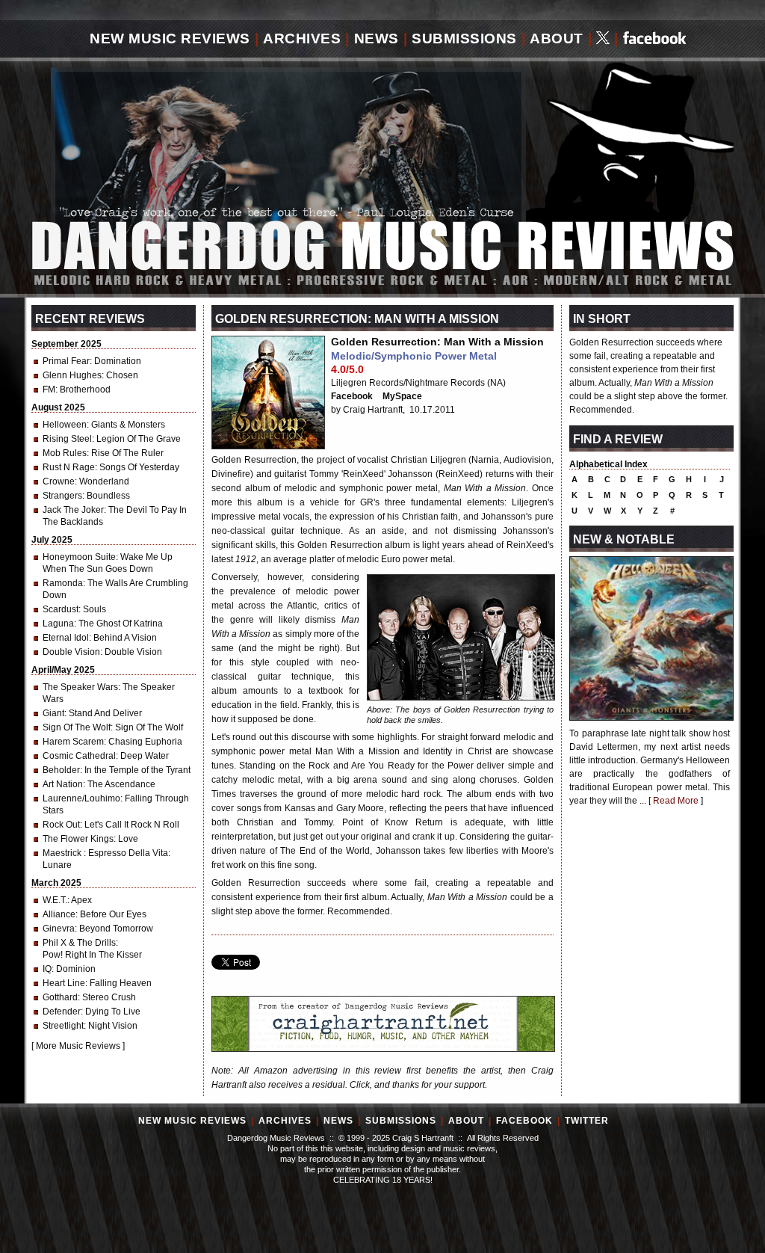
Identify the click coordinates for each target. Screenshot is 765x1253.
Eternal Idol (66, 637)
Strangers (62, 495)
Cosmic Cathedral (79, 756)
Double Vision (71, 652)
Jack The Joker (73, 510)
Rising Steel (67, 439)
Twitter (587, 1120)
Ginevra (59, 928)
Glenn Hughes (72, 375)
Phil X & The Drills (79, 943)
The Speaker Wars (80, 687)
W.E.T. (55, 900)
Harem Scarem (73, 741)
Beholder (61, 770)
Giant (53, 713)
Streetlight (63, 1025)
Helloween (65, 424)
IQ (47, 969)
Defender (62, 1011)
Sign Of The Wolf (77, 727)
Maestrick (63, 853)
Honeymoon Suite (79, 557)
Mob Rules (65, 453)
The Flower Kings (78, 839)
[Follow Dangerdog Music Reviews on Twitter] (603, 39)
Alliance (59, 914)
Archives (302, 38)
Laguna (58, 623)
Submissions (464, 38)
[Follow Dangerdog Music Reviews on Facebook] (655, 39)
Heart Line (64, 983)
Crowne (59, 481)
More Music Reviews (78, 1046)
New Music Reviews (170, 38)
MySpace (402, 396)
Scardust (60, 609)
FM (49, 389)
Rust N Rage (69, 467)
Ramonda (63, 583)
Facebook (352, 396)
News (376, 38)
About (556, 38)
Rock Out (61, 824)
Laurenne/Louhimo (81, 798)
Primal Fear (66, 361)
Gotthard (60, 997)
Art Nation (63, 784)
